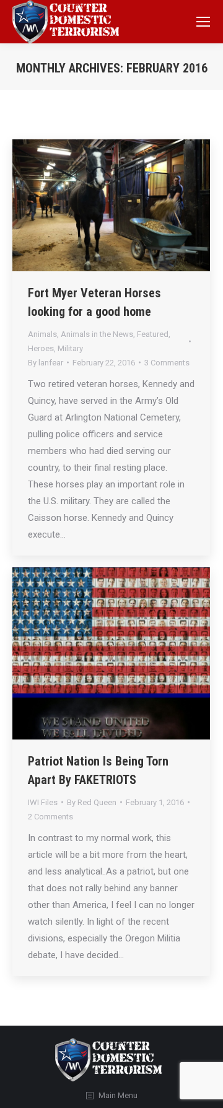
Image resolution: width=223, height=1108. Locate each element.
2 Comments (50, 816)
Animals (42, 334)
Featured (152, 334)
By (45, 362)
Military (70, 348)
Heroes (41, 348)
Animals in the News (97, 334)
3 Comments (167, 362)
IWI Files (43, 802)
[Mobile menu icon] (203, 21)
